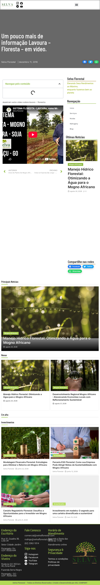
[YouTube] (21, 6)
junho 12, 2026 (72, 471)
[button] (76, 5)
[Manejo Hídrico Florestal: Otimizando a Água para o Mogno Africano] (81, 150)
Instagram (33, 554)
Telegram (33, 563)
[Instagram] (18, 3)
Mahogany (74, 124)
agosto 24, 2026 (76, 191)
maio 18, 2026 (72, 517)
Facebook (76, 266)
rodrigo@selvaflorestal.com (38, 539)
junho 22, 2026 (23, 469)
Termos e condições (58, 559)
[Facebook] (21, 3)
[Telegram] (18, 6)
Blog (71, 129)
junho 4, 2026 (23, 520)
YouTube (32, 560)
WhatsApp (76, 271)
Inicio (72, 108)
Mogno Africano (75, 164)
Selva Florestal (8, 469)
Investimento (10, 455)
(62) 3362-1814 (32, 543)
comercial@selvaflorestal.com (39, 535)
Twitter (89, 266)
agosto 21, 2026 (60, 403)
